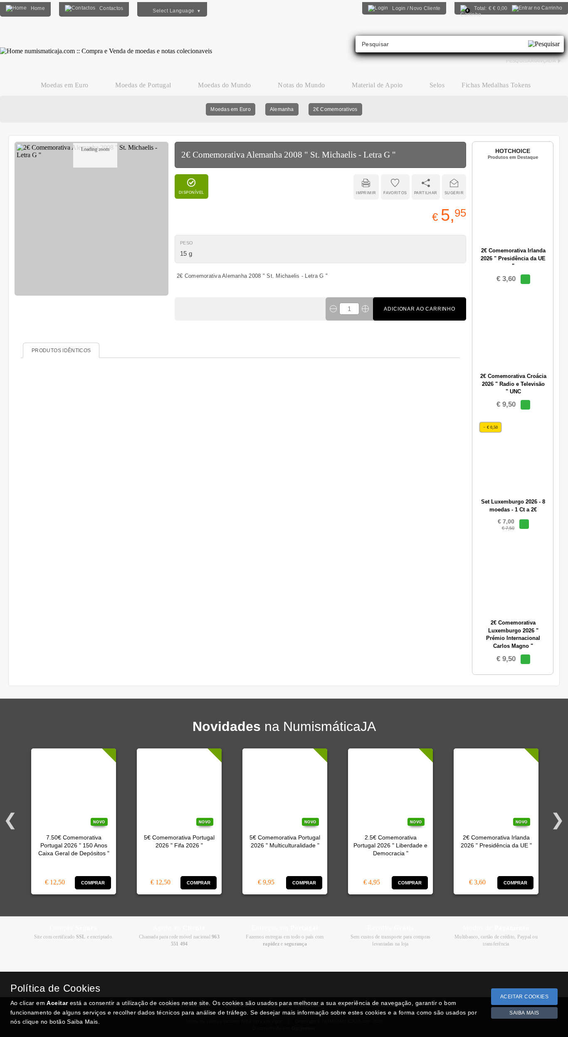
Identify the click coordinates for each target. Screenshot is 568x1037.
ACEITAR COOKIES (524, 996)
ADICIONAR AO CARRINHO (419, 309)
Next (557, 820)
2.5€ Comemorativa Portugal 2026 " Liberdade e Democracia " (390, 846)
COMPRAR (93, 882)
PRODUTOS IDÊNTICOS (61, 350)
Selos (437, 85)
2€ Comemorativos (335, 109)
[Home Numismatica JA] (106, 45)
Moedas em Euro (230, 109)
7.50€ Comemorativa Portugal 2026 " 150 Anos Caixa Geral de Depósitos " (73, 846)
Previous (10, 820)
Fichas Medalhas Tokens (496, 85)
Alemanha (282, 109)
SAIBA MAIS (524, 1012)
